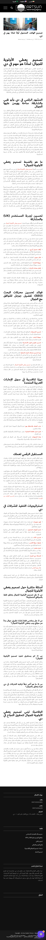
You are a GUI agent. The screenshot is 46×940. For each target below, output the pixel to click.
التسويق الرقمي (36, 568)
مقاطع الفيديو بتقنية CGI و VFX (34, 838)
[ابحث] (11, 7)
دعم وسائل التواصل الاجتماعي (34, 834)
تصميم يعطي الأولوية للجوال (24, 169)
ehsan (19, 39)
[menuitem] (32, 1)
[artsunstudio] (27, 7)
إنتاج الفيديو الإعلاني (37, 845)
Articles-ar (29, 39)
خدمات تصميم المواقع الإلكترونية (34, 848)
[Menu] (6, 7)
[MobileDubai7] (20, 24)
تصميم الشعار (39, 852)
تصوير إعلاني (39, 841)
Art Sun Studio (25, 933)
